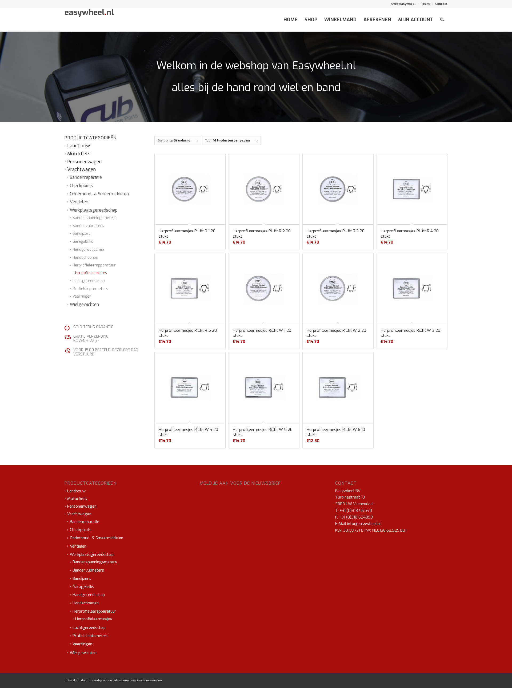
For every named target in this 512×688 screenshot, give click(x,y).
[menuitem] (403, 4)
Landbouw (78, 146)
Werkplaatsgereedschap (94, 210)
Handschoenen (85, 257)
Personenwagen (84, 162)
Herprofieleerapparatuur (94, 265)
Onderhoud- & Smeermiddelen (99, 194)
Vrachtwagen (81, 169)
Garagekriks (83, 241)
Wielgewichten (84, 304)
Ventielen (79, 202)
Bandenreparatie (86, 177)
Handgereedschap (88, 249)
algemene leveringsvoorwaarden (138, 680)
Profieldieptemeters (90, 288)
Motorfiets (78, 154)
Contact (441, 4)
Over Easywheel (403, 4)
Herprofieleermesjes (91, 273)
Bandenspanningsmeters (95, 217)
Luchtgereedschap (89, 280)
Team (425, 4)
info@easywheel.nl (364, 523)
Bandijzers (82, 233)
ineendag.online (100, 680)
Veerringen (82, 296)
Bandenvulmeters (88, 225)
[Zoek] (442, 19)
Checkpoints (81, 185)
